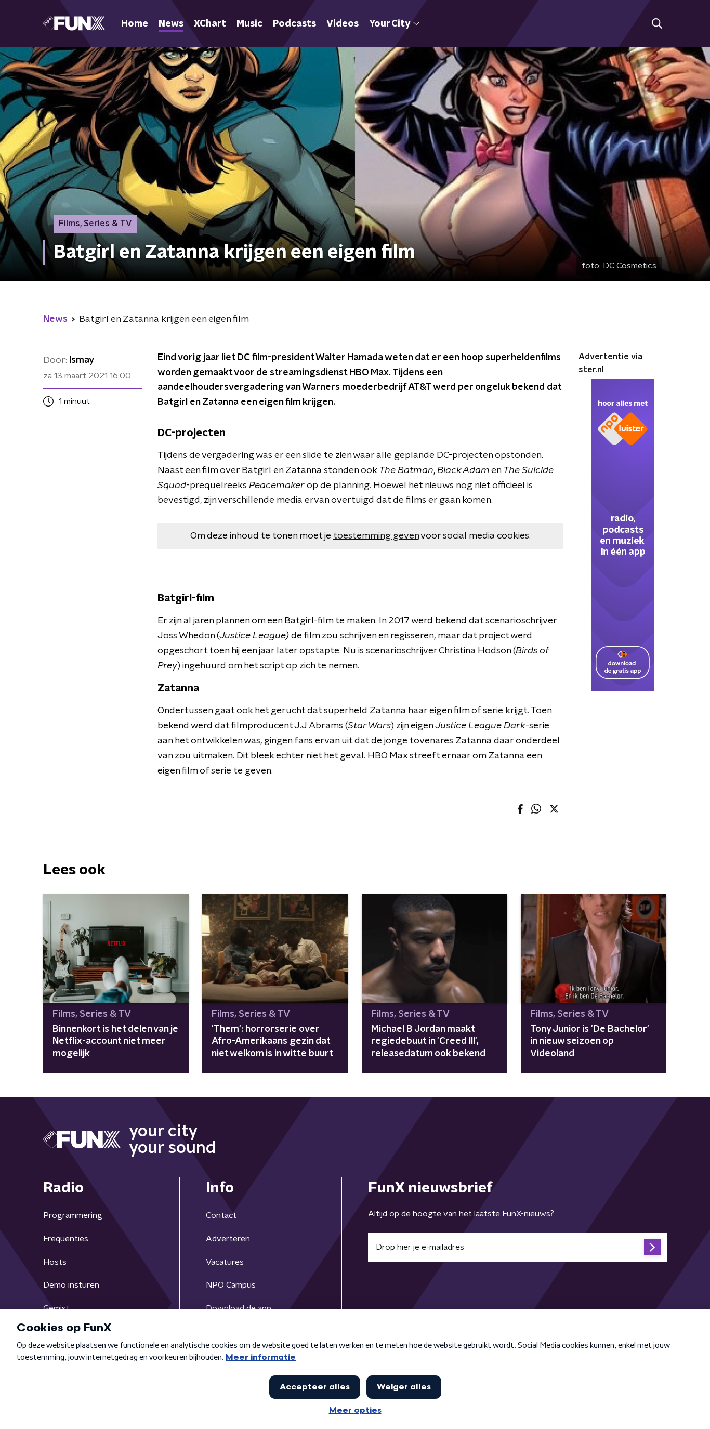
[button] (657, 23)
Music (249, 24)
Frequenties (65, 1239)
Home (134, 24)
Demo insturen (71, 1285)
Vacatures (225, 1262)
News (171, 24)
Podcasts (294, 24)
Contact (221, 1215)
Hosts (55, 1262)
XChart (210, 24)
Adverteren (228, 1239)
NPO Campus (231, 1285)
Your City (389, 24)
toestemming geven (376, 536)
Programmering (72, 1215)
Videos (342, 24)
